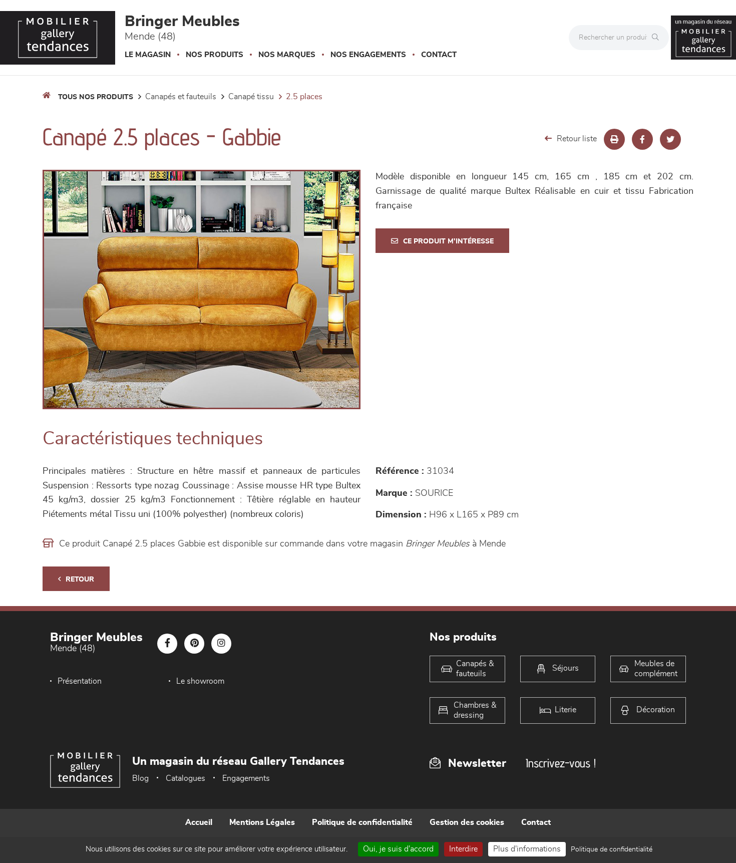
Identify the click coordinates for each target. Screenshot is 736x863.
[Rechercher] (658, 37)
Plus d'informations (527, 849)
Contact (439, 55)
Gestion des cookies (467, 822)
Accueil (198, 822)
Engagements (246, 778)
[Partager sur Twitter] (670, 139)
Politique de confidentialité (362, 822)
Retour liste (577, 139)
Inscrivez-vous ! (561, 763)
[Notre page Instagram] (221, 644)
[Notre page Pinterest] (194, 644)
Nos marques (286, 55)
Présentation (80, 681)
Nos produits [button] (214, 55)
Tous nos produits (95, 97)
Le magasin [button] (148, 55)
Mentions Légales (262, 822)
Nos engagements (368, 55)
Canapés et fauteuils (180, 97)
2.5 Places (304, 97)
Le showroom (200, 681)
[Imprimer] (614, 139)
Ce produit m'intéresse (448, 241)
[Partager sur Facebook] (642, 139)
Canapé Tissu (251, 97)
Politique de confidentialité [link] (611, 849)
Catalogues (185, 778)
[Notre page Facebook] (167, 644)
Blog (140, 778)
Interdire (463, 849)
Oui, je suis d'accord (398, 849)
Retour (80, 579)
